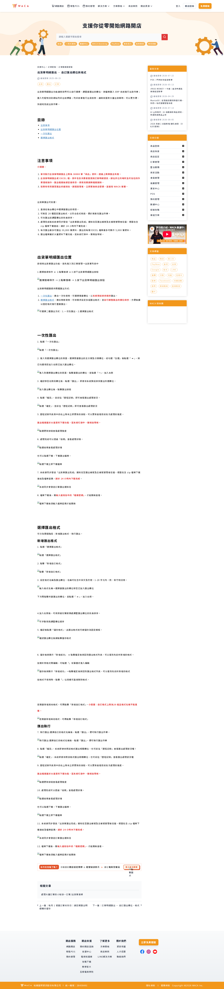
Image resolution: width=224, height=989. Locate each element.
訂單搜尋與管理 (66, 67)
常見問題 (152, 43)
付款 (162, 275)
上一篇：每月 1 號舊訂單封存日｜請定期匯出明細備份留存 (63, 907)
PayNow (116, 43)
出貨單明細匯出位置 (51, 129)
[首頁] (20, 6)
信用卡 (179, 275)
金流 (166, 264)
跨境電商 (164, 286)
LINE (174, 269)
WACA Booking (99, 43)
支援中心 (41, 67)
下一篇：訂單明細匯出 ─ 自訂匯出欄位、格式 (116, 905)
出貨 (41, 84)
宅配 (170, 275)
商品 (154, 258)
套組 (60, 43)
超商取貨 (140, 43)
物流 (162, 258)
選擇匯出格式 (47, 137)
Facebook (165, 280)
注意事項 (45, 125)
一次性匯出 (46, 133)
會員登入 (128, 43)
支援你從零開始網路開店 (112, 25)
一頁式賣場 (71, 43)
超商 (154, 280)
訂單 (57, 84)
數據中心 (84, 43)
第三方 (171, 258)
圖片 (154, 291)
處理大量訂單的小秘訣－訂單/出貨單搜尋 (62, 894)
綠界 (154, 286)
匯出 (49, 84)
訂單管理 (52, 67)
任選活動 (178, 280)
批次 (165, 269)
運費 (154, 275)
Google (155, 269)
